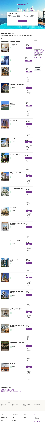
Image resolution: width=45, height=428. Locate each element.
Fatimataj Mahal (14, 57)
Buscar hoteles (22, 20)
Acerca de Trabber (15, 416)
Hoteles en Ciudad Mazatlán (5, 407)
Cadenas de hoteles (37, 404)
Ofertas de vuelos (4, 417)
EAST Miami (12, 363)
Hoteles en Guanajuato (15, 407)
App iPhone (14, 421)
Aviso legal (35, 419)
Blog (13, 417)
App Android (14, 420)
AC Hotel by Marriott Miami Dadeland (16, 173)
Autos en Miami (37, 69)
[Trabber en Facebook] (36, 421)
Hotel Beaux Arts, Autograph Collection (17, 274)
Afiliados (24, 417)
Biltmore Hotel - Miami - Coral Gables (17, 343)
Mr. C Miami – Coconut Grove (17, 84)
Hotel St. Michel (13, 207)
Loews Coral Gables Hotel (16, 68)
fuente (35, 38)
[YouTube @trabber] (39, 421)
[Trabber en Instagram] (34, 421)
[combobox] (12, 16)
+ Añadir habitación (32, 18)
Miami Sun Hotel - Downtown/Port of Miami (39, 57)
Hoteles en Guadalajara (15, 405)
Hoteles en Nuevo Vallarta (27, 406)
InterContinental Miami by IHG (17, 223)
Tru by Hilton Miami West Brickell (16, 259)
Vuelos (2, 416)
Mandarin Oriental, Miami (16, 240)
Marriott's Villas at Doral (15, 154)
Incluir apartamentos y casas (12, 18)
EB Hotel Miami (13, 120)
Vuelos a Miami (37, 67)
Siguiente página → (5, 383)
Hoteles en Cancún (4, 404)
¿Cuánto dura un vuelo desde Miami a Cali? (8, 390)
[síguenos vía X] (38, 421)
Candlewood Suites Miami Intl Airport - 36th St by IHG (17, 309)
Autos (2, 420)
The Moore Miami (14, 44)
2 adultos (31, 16)
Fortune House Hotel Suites (16, 188)
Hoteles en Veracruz (15, 404)
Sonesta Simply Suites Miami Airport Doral (17, 326)
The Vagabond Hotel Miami (16, 138)
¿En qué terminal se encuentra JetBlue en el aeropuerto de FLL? (11, 391)
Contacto (24, 416)
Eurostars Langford (37, 56)
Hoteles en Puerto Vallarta (5, 405)
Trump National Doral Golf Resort (16, 102)
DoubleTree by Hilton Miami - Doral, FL (17, 292)
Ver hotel (29, 47)
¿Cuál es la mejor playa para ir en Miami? (7, 389)
